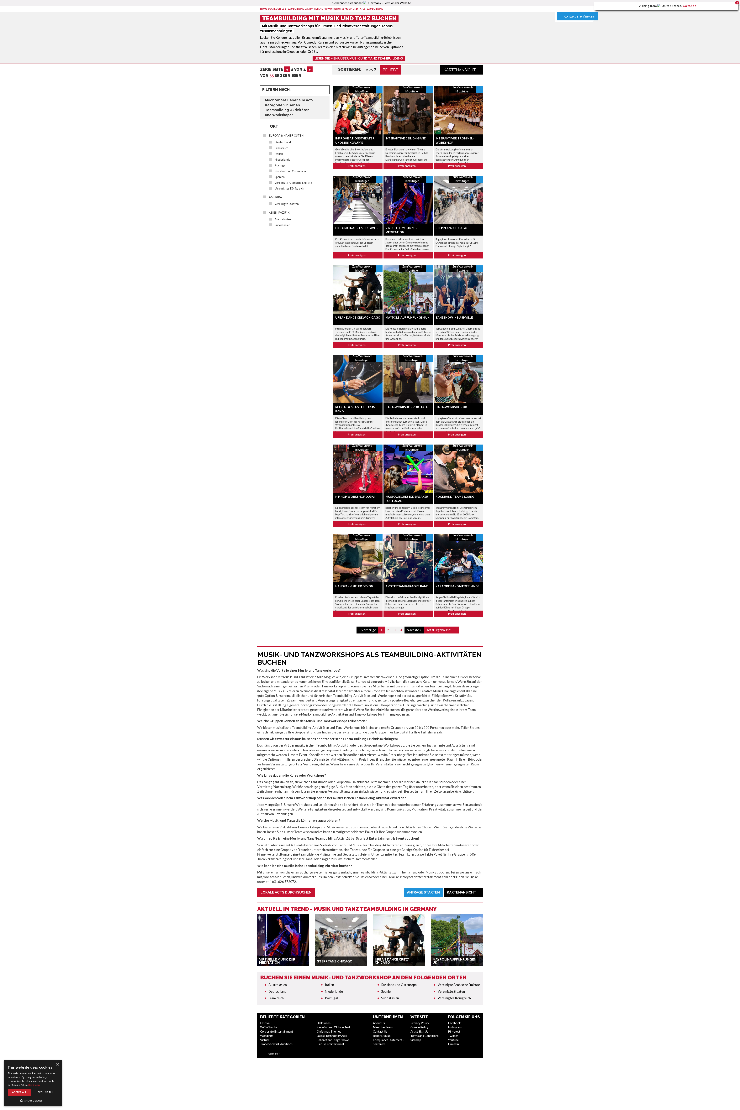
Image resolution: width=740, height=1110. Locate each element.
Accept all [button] (19, 1092)
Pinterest (454, 1031)
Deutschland (283, 142)
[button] (33, 1100)
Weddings (266, 1035)
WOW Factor (269, 1027)
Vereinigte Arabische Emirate (293, 182)
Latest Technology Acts (332, 1035)
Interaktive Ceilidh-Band (405, 138)
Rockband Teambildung (455, 496)
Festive (265, 1023)
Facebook (454, 1023)
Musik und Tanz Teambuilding (364, 8)
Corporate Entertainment (276, 1031)
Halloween (323, 1023)
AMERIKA (275, 197)
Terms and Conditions (424, 1035)
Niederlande (282, 159)
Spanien (280, 177)
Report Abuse (381, 1035)
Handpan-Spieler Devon (354, 586)
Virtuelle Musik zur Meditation (277, 961)
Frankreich (281, 148)
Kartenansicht (460, 70)
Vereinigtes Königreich (289, 188)
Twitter (453, 1035)
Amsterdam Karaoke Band (406, 586)
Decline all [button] (45, 1092)
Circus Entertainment (330, 1044)
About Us (379, 1023)
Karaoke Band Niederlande (457, 586)
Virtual (264, 1040)
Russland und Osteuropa (290, 171)
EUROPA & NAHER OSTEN (286, 135)
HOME (263, 8)
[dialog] (33, 1083)
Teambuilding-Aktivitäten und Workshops (314, 8)
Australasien (283, 219)
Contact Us (380, 1031)
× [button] (57, 1064)
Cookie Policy (419, 1027)
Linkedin (453, 1044)
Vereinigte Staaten (287, 204)
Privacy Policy (419, 1023)
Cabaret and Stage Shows (333, 1040)
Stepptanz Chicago (451, 228)
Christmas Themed (329, 1031)
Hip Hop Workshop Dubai (355, 496)
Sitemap (415, 1040)
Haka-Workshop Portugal (407, 407)
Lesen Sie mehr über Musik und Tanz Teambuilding (358, 58)
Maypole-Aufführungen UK (407, 317)
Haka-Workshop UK (451, 407)
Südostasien (282, 225)
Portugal (280, 165)
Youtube (453, 1040)
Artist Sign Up (419, 1031)
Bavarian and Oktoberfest (333, 1027)
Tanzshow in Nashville (454, 317)
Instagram (455, 1027)
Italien (279, 153)
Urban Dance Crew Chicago (357, 317)
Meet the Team (383, 1027)
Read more (34, 1085)
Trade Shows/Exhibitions (276, 1044)
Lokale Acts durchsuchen (286, 892)
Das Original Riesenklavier (356, 228)
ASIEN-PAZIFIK (279, 212)
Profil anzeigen (357, 165)
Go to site (689, 6)
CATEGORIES (276, 8)
